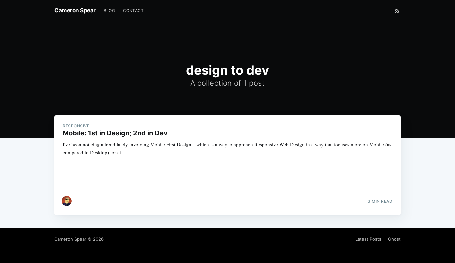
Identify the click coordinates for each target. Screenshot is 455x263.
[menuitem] (109, 10)
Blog (109, 10)
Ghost (394, 239)
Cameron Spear (75, 10)
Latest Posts (368, 239)
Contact (133, 10)
